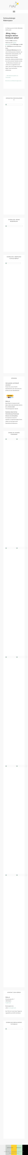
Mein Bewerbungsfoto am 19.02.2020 (11, 76)
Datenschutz (10, 1147)
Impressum (18, 1147)
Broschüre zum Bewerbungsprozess (14, 80)
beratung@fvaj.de (12, 1007)
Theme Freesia (20, 1151)
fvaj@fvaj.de (8, 1002)
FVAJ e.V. (9, 1151)
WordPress (16, 1153)
